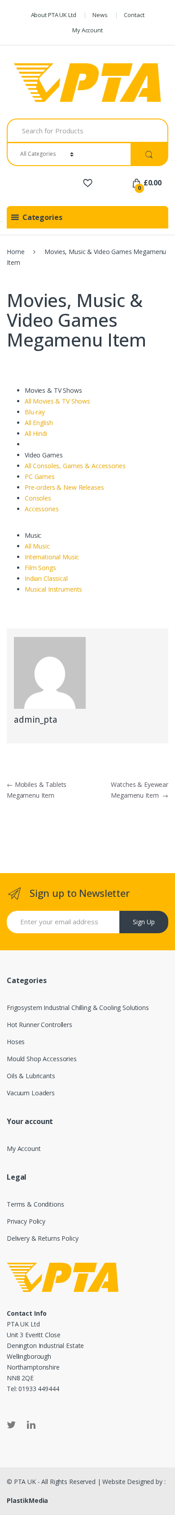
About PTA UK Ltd (53, 15)
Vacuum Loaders (31, 1093)
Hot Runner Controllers (39, 1024)
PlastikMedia (27, 1500)
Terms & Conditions (35, 1204)
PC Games (40, 476)
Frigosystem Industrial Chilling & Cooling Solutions (78, 1007)
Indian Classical (46, 578)
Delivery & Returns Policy (43, 1238)
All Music (37, 546)
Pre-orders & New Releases (64, 487)
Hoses (16, 1041)
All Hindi (36, 433)
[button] (42, 217)
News (99, 15)
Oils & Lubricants (31, 1075)
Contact (134, 15)
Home (15, 251)
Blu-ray (35, 412)
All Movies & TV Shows (57, 401)
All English (38, 422)
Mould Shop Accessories (42, 1058)
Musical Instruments (53, 589)
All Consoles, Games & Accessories (75, 465)
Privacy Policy (26, 1221)
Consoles (38, 498)
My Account (87, 30)
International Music (52, 557)
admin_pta (35, 719)
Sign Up (144, 922)
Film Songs (40, 567)
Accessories (41, 509)
